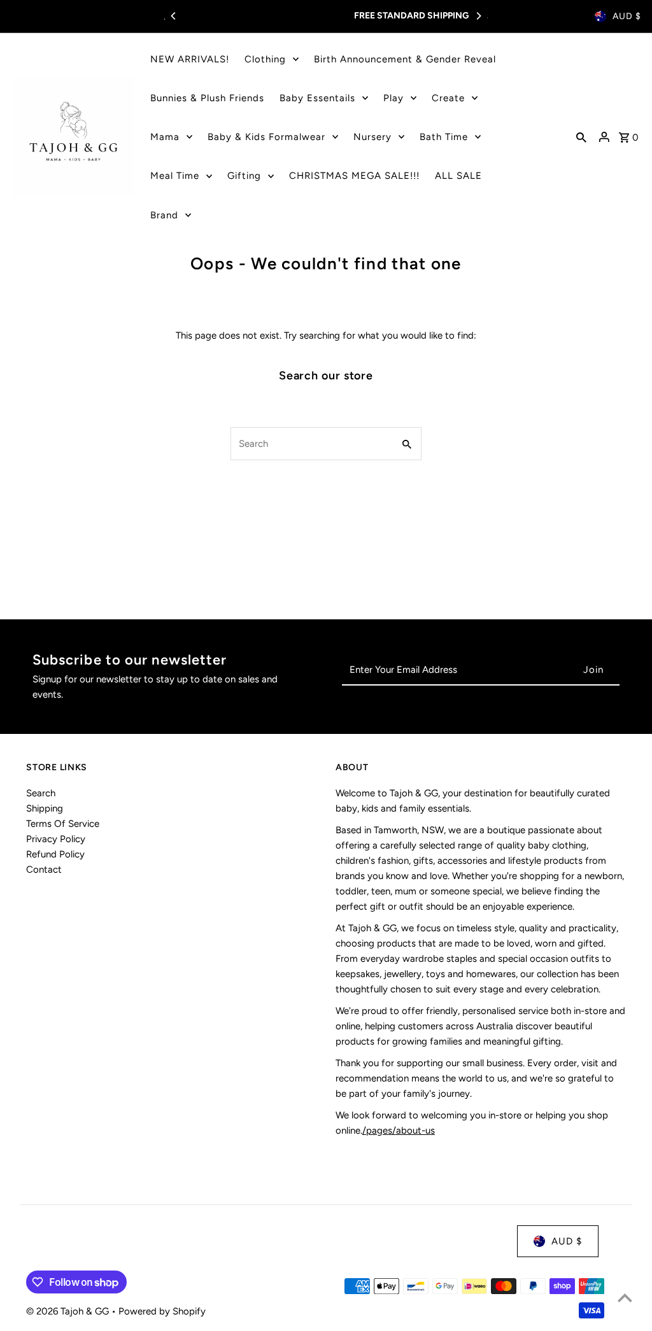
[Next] (478, 15)
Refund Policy (55, 854)
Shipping (44, 808)
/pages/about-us (398, 1130)
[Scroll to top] (625, 1297)
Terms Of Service (62, 823)
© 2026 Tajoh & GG (68, 1311)
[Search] (581, 137)
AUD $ (627, 16)
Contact (44, 869)
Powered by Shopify (162, 1311)
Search (40, 793)
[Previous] (173, 15)
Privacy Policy (55, 839)
